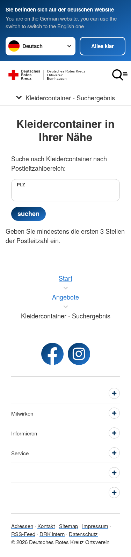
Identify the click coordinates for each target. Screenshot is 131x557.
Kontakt (46, 525)
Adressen (22, 525)
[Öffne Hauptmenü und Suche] (119, 75)
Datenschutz (83, 533)
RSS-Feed (23, 533)
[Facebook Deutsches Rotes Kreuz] (52, 354)
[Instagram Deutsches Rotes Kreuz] (79, 354)
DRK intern (52, 533)
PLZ (21, 184)
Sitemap (68, 525)
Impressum (95, 525)
